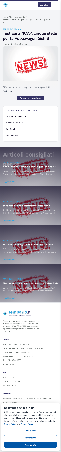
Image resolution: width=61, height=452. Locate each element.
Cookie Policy (10, 424)
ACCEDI (44, 4)
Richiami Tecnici (10, 385)
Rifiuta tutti (31, 430)
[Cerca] (33, 4)
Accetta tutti (30, 445)
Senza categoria (12, 29)
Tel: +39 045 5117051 (12, 360)
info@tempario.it (10, 364)
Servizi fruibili (9, 377)
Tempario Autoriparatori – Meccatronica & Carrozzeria (28, 398)
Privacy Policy (27, 424)
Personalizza (30, 437)
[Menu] (55, 4)
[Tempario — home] (5, 4)
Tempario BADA (10, 402)
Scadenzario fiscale (11, 381)
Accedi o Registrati (31, 97)
